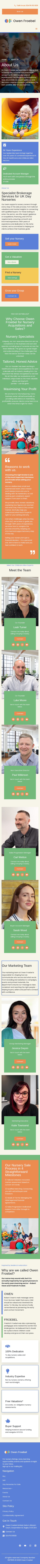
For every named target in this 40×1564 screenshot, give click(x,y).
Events (5, 1492)
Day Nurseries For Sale (12, 1484)
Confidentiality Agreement (13, 1515)
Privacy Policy (8, 1511)
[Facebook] (20, 1546)
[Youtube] (25, 1546)
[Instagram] (30, 1546)
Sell (4, 1480)
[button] (36, 28)
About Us (6, 1496)
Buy (4, 1476)
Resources (7, 1488)
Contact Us (7, 1501)
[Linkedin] (35, 1546)
